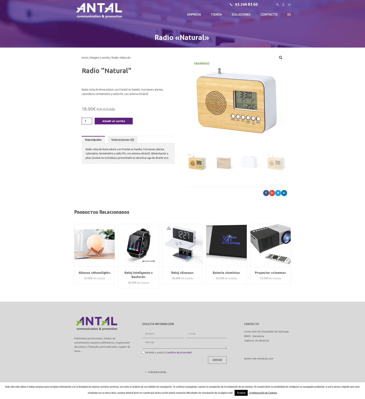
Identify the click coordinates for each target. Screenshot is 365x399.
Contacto (269, 14)
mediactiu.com (265, 358)
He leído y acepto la (168, 352)
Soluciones (241, 14)
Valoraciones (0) (122, 139)
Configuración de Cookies (263, 393)
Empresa (194, 14)
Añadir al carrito (113, 121)
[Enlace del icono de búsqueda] (278, 4)
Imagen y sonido (100, 57)
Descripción (93, 139)
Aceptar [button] (241, 392)
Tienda (216, 14)
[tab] (93, 139)
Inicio (85, 57)
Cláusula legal (157, 372)
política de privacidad (180, 352)
